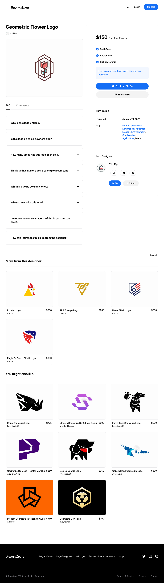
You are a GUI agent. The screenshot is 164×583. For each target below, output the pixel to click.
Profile (115, 183)
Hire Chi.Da (124, 94)
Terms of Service (125, 576)
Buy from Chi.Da (124, 86)
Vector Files (106, 55)
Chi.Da (13, 33)
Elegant (126, 131)
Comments (22, 105)
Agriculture (128, 138)
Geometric (136, 125)
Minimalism (128, 128)
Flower (126, 125)
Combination (129, 135)
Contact (154, 576)
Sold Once (105, 49)
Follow (131, 183)
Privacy (142, 576)
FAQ (8, 105)
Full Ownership (108, 62)
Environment (138, 131)
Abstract (140, 128)
